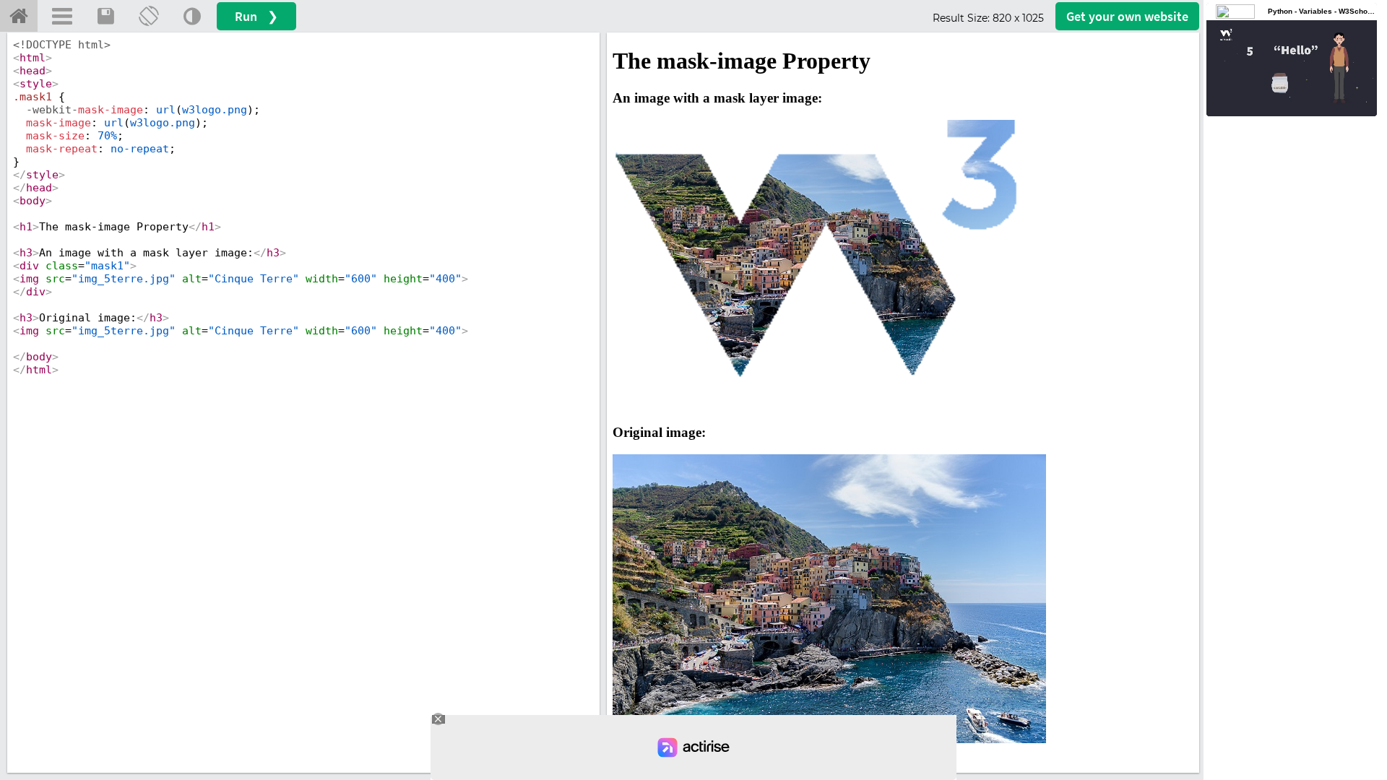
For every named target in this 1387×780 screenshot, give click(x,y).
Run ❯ (256, 16)
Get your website (1127, 16)
